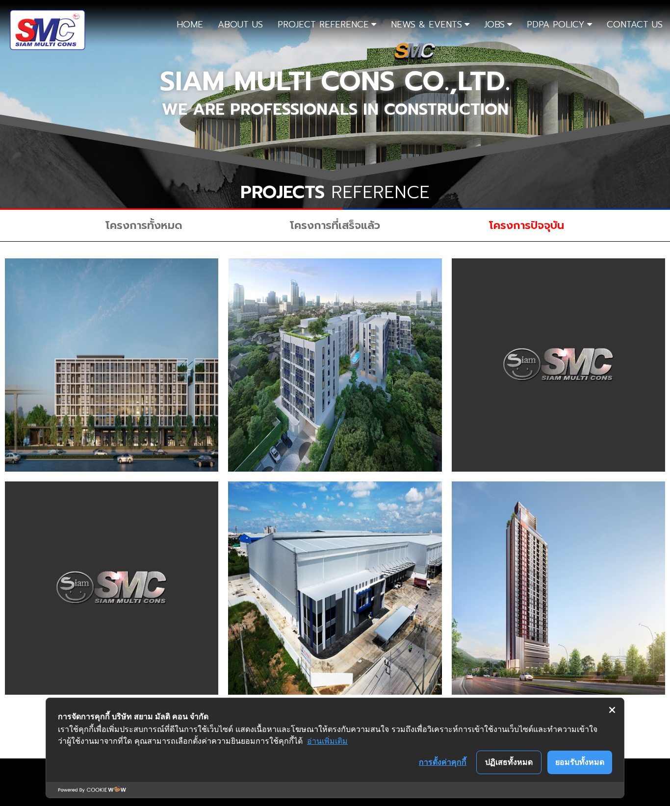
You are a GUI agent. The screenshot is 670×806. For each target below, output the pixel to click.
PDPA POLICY (556, 24)
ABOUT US (240, 24)
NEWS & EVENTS (426, 24)
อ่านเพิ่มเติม (327, 741)
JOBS (494, 24)
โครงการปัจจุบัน (526, 225)
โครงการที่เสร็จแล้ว (335, 225)
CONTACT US (635, 24)
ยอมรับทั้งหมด (579, 762)
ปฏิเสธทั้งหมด (509, 762)
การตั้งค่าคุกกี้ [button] (442, 762)
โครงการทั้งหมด (143, 225)
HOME (190, 24)
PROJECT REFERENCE (323, 24)
